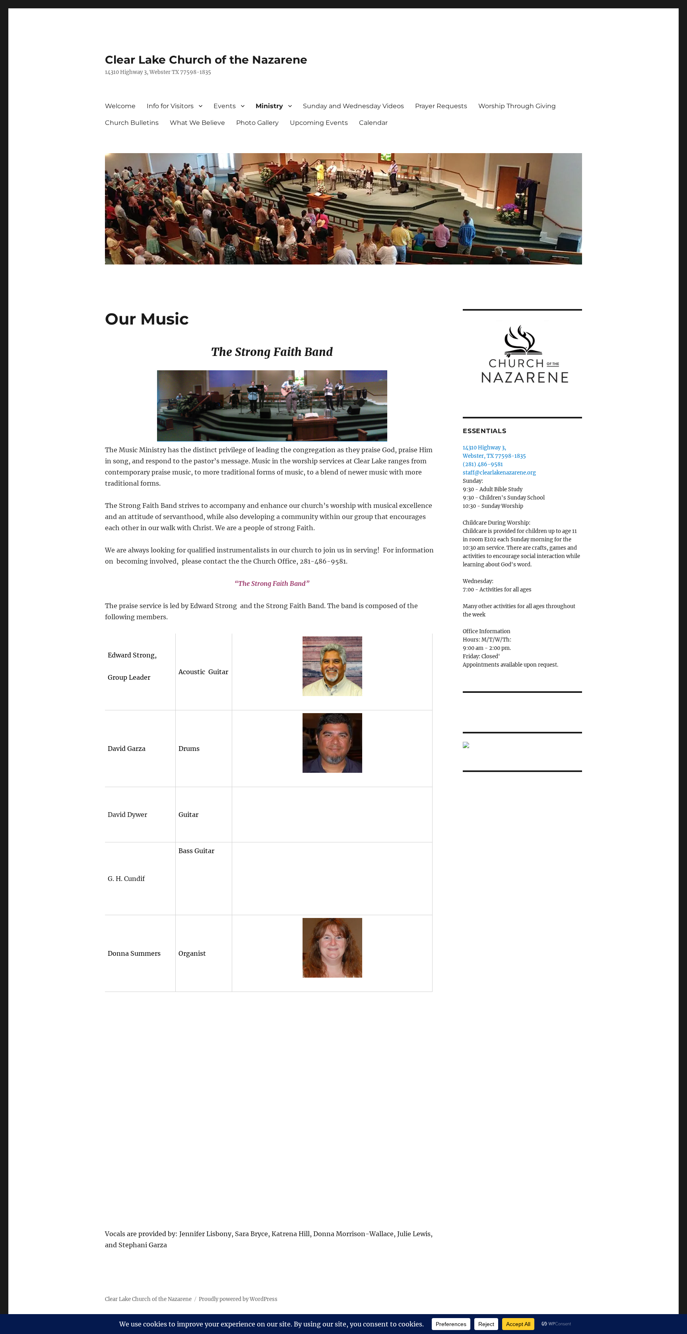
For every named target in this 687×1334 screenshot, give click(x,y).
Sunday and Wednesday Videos (353, 106)
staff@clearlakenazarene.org (499, 472)
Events (224, 106)
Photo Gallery (257, 122)
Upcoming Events (319, 122)
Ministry (269, 106)
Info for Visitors (170, 106)
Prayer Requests (441, 106)
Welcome (120, 106)
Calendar (373, 122)
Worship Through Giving (517, 106)
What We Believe (197, 122)
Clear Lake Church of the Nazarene (206, 59)
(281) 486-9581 (483, 464)
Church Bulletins (132, 122)
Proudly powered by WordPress (238, 1299)
